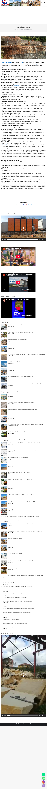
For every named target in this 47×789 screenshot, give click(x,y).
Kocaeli (3, 62)
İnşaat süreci (16, 85)
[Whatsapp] (43, 778)
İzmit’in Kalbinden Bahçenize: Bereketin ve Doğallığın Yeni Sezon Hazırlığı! (21, 501)
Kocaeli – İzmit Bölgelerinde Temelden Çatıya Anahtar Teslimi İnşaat (15, 520)
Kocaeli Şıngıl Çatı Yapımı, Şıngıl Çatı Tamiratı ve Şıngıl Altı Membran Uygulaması (17, 601)
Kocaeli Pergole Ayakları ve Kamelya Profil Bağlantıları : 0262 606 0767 (20, 332)
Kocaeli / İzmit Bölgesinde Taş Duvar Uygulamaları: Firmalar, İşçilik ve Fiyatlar (17, 612)
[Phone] (43, 774)
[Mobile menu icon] (44, 3)
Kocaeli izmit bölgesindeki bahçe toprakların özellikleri (18, 431)
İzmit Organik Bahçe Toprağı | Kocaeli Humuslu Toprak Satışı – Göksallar (21, 494)
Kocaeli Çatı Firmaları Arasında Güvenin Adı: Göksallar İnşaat (14, 593)
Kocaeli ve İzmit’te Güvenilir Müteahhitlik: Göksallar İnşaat (18, 394)
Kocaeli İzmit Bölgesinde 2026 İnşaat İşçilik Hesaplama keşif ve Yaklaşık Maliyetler (23, 450)
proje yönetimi (38, 63)
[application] (23, 228)
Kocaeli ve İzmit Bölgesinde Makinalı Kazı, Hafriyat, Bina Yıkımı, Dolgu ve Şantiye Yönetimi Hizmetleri (26, 545)
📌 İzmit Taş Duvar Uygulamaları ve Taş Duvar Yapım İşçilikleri (14, 615)
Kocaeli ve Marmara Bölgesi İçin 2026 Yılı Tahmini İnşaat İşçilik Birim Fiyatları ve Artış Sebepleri (25, 442)
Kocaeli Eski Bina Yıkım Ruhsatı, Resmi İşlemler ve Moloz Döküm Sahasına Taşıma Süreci (24, 523)
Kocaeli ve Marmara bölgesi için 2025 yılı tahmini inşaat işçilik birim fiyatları (21, 560)
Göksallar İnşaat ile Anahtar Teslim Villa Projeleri (11, 619)
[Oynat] (2, 239)
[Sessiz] (42, 239)
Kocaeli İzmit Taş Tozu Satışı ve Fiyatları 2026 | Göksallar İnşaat (19, 346)
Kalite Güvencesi (6, 144)
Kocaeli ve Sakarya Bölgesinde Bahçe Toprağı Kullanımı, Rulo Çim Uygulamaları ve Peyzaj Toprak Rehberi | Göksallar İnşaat (25, 425)
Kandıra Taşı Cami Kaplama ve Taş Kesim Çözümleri (17, 339)
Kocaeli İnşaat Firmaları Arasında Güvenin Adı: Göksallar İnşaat (14, 590)
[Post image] (4, 327)
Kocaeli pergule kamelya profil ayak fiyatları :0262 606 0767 (18, 324)
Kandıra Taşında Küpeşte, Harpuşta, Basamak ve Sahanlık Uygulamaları (21, 402)
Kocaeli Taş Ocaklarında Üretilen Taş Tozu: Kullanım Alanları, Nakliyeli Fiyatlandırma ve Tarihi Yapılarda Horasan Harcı (26, 355)
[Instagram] (43, 782)
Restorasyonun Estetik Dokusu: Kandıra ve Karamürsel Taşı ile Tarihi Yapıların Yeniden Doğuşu (25, 383)
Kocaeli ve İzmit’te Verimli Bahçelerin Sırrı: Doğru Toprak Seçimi (14, 439)
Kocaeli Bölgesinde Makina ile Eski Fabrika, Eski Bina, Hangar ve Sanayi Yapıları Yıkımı (23, 509)
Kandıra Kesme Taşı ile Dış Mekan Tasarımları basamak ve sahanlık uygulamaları (22, 409)
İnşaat (6, 62)
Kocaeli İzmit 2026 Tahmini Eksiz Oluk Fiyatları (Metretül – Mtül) (14, 391)
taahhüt (10, 62)
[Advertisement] (23, 15)
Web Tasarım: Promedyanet (23, 724)
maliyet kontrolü (25, 179)
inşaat (22, 62)
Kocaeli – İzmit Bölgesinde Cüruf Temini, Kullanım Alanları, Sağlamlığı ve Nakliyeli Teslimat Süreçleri (21, 516)
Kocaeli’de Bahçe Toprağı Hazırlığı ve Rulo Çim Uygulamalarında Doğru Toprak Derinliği (23, 464)
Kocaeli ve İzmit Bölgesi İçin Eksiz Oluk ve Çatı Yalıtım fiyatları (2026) (20, 376)
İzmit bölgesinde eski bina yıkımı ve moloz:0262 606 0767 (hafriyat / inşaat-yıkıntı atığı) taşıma (25, 531)
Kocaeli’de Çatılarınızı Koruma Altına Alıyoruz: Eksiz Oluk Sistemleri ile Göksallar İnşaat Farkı (24, 369)
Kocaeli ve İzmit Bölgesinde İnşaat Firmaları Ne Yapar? (18, 457)
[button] (23, 228)
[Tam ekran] (44, 239)
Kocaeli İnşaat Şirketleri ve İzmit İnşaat (15, 553)
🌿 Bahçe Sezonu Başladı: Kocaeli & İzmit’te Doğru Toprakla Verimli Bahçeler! (22, 487)
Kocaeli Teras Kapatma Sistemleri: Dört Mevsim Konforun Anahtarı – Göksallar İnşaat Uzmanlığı (25, 575)
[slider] (22, 239)
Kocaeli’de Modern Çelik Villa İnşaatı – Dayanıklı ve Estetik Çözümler (15, 623)
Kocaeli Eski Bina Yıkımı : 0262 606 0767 (15, 538)
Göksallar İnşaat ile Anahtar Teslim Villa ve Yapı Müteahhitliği (19, 472)
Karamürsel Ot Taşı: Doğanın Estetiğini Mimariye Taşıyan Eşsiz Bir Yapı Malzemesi (17, 586)
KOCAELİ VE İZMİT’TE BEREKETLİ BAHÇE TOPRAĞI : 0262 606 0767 (20, 479)
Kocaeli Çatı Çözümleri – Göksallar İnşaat (15, 361)
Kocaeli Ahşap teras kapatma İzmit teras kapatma (17, 568)
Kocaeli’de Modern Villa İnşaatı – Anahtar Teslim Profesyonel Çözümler (16, 627)
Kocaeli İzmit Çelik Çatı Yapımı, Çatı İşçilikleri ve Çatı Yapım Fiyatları (15, 597)
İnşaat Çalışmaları (6, 171)
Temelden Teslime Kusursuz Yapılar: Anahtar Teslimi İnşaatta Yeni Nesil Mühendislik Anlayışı (24, 416)
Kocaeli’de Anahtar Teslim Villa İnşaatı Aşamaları (11, 582)
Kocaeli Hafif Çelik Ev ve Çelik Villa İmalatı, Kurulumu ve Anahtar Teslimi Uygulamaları (18, 608)
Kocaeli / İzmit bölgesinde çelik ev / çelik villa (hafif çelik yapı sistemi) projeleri (17, 604)
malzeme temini (22, 63)
